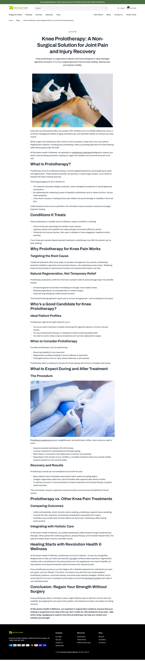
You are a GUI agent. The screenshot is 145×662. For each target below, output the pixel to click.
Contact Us (118, 15)
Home (11, 20)
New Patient (98, 15)
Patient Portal (131, 15)
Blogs (18, 20)
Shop (58, 15)
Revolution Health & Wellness (69, 652)
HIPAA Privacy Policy (84, 642)
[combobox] (71, 8)
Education (49, 15)
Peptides (28, 15)
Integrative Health (15, 15)
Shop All (101, 637)
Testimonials (60, 645)
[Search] (106, 8)
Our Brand (102, 642)
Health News (81, 637)
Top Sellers (102, 639)
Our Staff (58, 637)
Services (39, 15)
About (108, 15)
